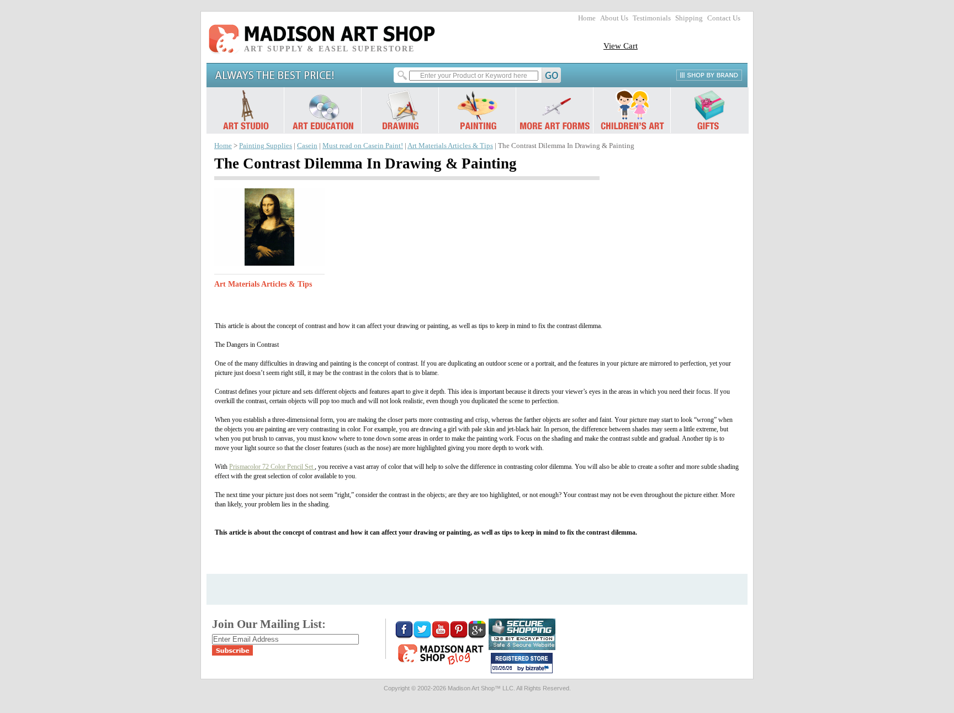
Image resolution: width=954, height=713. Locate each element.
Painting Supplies (265, 146)
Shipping (689, 18)
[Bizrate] (539, 668)
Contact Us (723, 18)
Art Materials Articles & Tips (450, 146)
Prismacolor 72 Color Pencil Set (272, 467)
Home (587, 18)
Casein (307, 146)
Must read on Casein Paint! (362, 146)
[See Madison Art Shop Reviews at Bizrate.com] (522, 663)
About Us (614, 18)
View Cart (620, 45)
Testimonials (652, 18)
